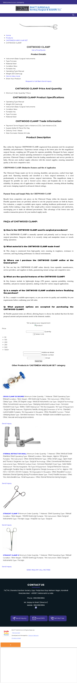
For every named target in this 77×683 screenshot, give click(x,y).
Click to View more (13, 76)
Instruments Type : (33, 404)
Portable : (45, 399)
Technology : (53, 461)
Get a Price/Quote (38, 50)
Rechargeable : (51, 407)
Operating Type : (24, 456)
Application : (46, 477)
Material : (51, 396)
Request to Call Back (34, 81)
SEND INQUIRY (32, 570)
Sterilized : (33, 415)
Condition (9, 109)
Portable (9, 112)
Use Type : (56, 402)
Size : (50, 415)
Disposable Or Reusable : (40, 412)
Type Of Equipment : (46, 467)
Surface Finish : (38, 464)
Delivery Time (11, 131)
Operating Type (12, 102)
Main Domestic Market (14, 133)
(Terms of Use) (16, 632)
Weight (8, 104)
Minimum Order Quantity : (35, 396)
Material (9, 117)
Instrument (10, 107)
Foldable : (19, 412)
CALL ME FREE (44, 570)
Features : (31, 409)
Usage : (38, 402)
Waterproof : (36, 407)
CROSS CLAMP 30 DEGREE (13, 396)
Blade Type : (19, 415)
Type (8, 114)
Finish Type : (20, 407)
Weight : (30, 399)
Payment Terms (12, 126)
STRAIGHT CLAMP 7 (11, 513)
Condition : (15, 399)
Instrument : (28, 459)
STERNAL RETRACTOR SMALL (15, 454)
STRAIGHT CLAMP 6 (11, 555)
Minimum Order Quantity (15, 93)
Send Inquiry (46, 81)
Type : (17, 402)
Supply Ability (11, 128)
